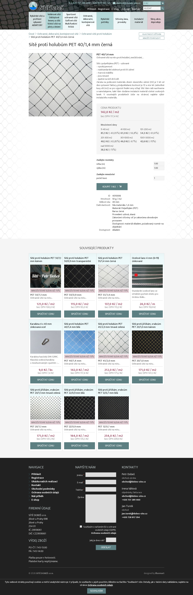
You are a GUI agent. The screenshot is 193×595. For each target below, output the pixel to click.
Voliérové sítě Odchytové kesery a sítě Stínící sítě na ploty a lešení (54, 21)
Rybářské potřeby (105, 20)
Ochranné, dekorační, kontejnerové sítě (88, 20)
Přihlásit (91, 9)
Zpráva (81, 497)
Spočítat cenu (45, 314)
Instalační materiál (138, 20)
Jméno (80, 475)
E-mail (80, 482)
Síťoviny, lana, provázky (121, 20)
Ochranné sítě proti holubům (97, 34)
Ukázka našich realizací (45, 481)
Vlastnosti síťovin (151, 34)
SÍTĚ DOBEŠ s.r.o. (45, 573)
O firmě (125, 9)
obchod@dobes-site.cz (128, 3)
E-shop (115, 9)
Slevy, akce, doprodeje (156, 20)
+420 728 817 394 (131, 517)
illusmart (159, 573)
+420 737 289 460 (80, 3)
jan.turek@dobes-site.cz (134, 513)
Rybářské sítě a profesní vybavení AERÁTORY (37, 20)
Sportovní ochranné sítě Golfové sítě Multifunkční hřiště (71, 21)
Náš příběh (37, 496)
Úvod (31, 34)
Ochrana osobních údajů (45, 492)
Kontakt (136, 9)
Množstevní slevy (152, 38)
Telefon (80, 490)
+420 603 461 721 (100, 3)
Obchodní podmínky (43, 489)
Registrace (103, 9)
